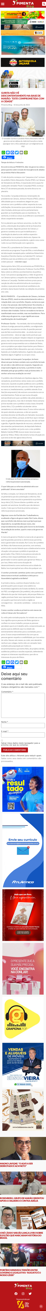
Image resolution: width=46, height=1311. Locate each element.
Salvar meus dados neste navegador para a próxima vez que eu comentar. (20, 744)
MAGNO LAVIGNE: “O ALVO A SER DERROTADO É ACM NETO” (16, 1164)
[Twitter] (30, 1294)
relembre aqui (21, 261)
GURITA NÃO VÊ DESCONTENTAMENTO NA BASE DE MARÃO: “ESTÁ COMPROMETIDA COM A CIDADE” (22, 97)
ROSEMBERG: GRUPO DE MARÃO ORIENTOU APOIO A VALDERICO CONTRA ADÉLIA (22, 1199)
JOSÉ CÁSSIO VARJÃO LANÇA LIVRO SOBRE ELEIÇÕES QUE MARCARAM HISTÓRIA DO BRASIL (21, 1235)
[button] (2, 4)
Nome (4, 722)
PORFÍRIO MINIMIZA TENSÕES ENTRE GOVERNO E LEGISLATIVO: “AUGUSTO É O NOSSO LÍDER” (20, 1272)
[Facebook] (16, 1294)
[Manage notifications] (41, 1306)
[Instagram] (23, 1294)
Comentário (7, 692)
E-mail (4, 731)
